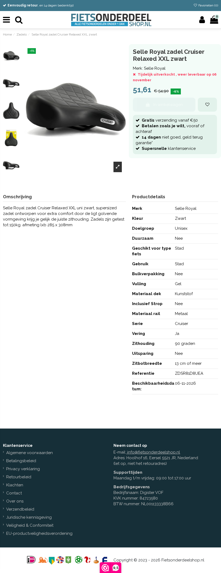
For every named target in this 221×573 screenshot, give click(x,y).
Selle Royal (154, 68)
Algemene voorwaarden (29, 452)
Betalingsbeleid (21, 460)
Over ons (14, 501)
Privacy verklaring (23, 468)
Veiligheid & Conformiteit (29, 525)
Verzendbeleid (20, 509)
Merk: (138, 68)
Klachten (14, 485)
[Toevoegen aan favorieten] (207, 105)
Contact (14, 493)
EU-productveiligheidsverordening (39, 533)
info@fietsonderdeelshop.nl (153, 452)
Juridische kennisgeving (29, 517)
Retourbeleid (18, 477)
